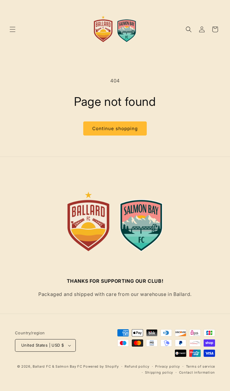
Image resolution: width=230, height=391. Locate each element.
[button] (12, 29)
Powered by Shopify (101, 366)
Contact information (197, 372)
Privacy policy (167, 366)
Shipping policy (159, 372)
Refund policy (137, 366)
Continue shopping (115, 128)
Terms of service (200, 366)
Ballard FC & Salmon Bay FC (57, 366)
